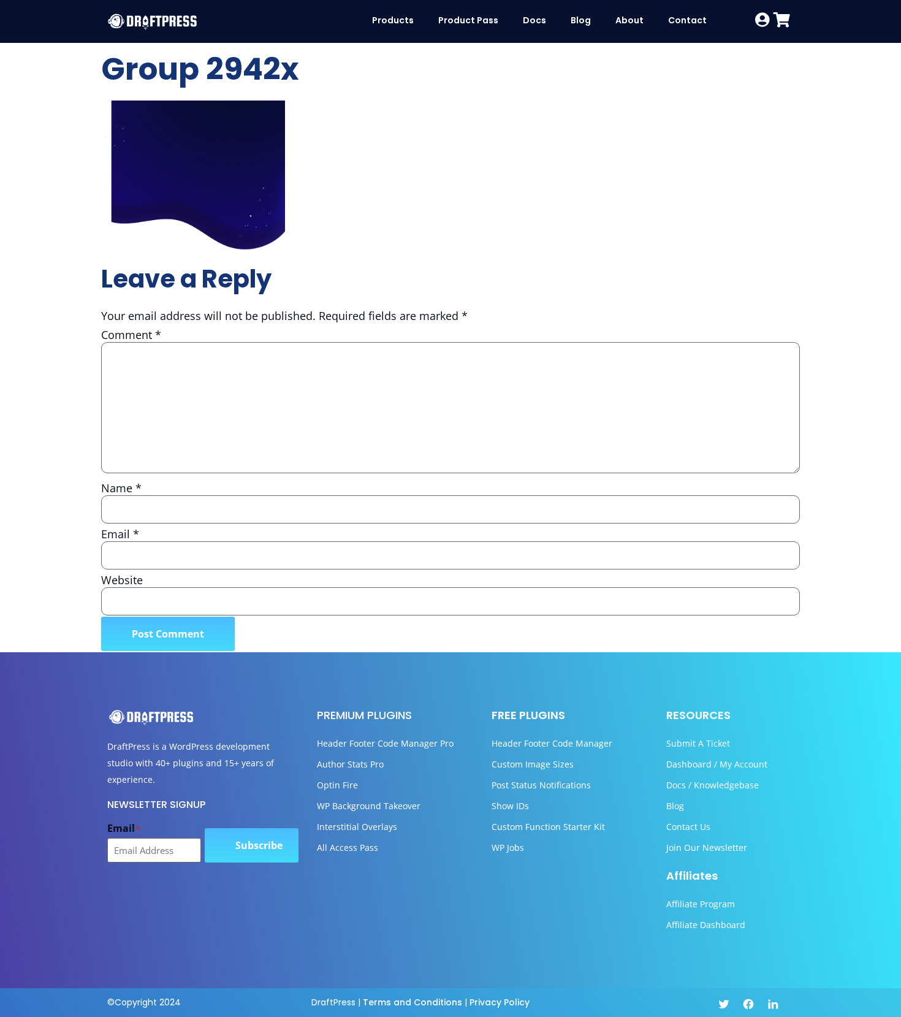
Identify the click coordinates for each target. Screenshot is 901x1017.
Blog (581, 20)
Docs (534, 20)
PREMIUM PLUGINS (364, 715)
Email (120, 533)
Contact (687, 20)
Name (121, 487)
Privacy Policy (500, 1002)
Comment (131, 334)
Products (393, 20)
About (629, 20)
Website (122, 579)
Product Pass (468, 20)
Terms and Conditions (412, 1002)
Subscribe (259, 845)
